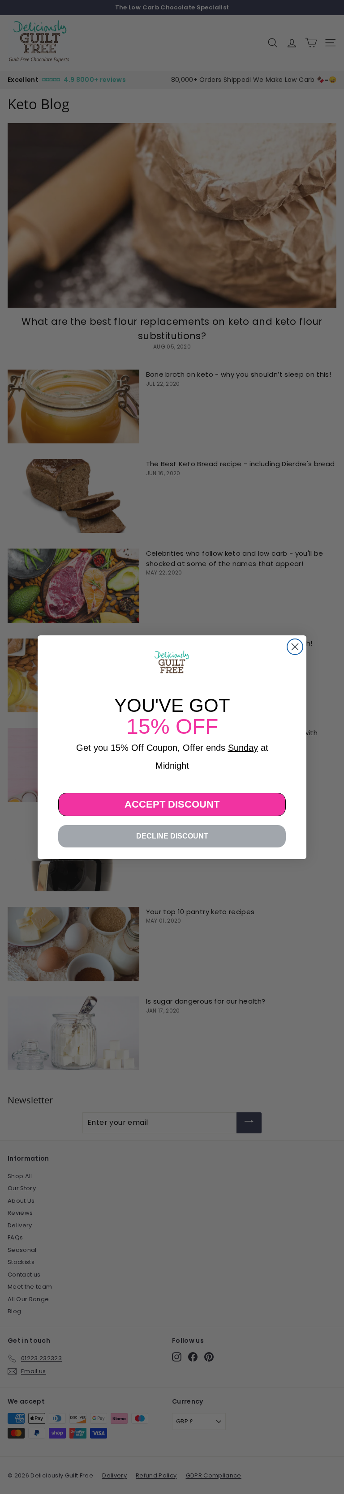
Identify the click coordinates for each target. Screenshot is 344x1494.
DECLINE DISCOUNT (172, 836)
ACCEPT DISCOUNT (172, 804)
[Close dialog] (295, 647)
